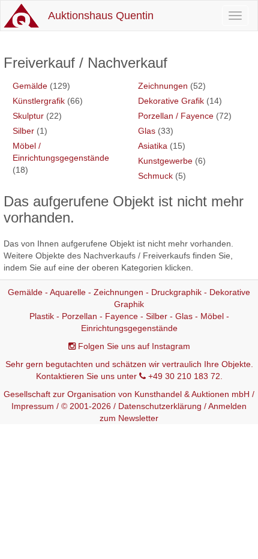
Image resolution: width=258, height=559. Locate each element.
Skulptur (28, 116)
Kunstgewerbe (165, 161)
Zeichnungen (163, 86)
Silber (23, 131)
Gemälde (30, 86)
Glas (146, 131)
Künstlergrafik (39, 101)
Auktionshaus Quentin (101, 16)
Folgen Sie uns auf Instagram (134, 346)
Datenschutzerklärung (160, 406)
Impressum (32, 406)
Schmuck (155, 176)
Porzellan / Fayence (176, 116)
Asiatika (152, 146)
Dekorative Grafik (171, 101)
